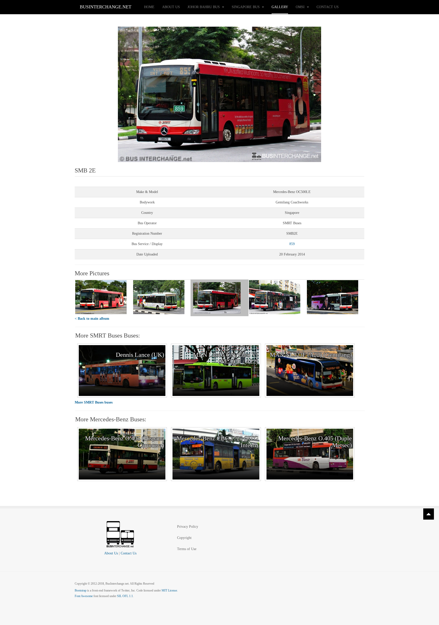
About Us (171, 7)
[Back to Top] (428, 514)
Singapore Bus (246, 7)
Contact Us (328, 7)
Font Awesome (84, 596)
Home (149, 7)
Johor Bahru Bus (204, 7)
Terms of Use (186, 549)
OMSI (301, 7)
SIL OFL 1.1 (125, 596)
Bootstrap (80, 590)
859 (292, 244)
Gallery (280, 7)
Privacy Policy (187, 526)
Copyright (184, 538)
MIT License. (170, 590)
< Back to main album (92, 318)
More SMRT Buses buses (94, 402)
